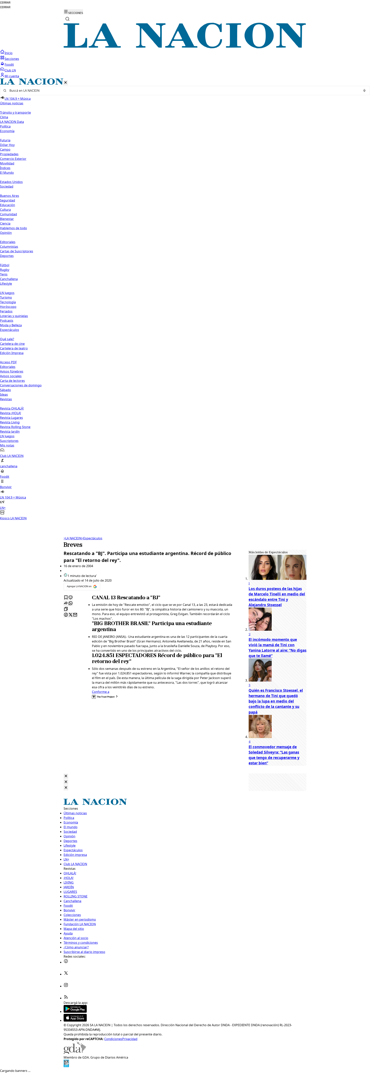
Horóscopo (8, 307)
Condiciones (113, 1039)
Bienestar (7, 219)
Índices (5, 168)
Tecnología (8, 302)
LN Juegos (7, 293)
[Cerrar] (65, 82)
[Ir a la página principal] (185, 47)
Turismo (6, 297)
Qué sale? (7, 339)
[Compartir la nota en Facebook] (66, 615)
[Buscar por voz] (364, 90)
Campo (5, 149)
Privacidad (129, 1039)
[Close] (66, 776)
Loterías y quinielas (14, 316)
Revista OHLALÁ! (12, 408)
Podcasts (6, 320)
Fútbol (4, 265)
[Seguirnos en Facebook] (66, 962)
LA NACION (73, 538)
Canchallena (9, 279)
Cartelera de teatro (14, 348)
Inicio (9, 53)
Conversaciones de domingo (21, 385)
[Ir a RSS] (66, 998)
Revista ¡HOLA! (10, 413)
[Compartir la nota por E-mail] (75, 615)
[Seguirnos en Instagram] (66, 986)
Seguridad (7, 200)
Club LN (10, 70)
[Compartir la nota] (66, 603)
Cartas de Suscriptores (16, 251)
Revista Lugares (11, 418)
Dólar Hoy (7, 145)
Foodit (9, 64)
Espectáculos (92, 538)
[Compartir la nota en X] (70, 615)
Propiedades (9, 154)
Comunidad (8, 214)
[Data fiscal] (66, 1066)
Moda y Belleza (11, 325)
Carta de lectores (12, 381)
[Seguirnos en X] (66, 974)
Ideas (4, 394)
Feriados (6, 311)
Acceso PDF (8, 362)
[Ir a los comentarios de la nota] (70, 597)
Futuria (5, 140)
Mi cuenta (12, 76)
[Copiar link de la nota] (66, 609)
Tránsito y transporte (15, 112)
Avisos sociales (11, 376)
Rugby (4, 270)
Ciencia (5, 223)
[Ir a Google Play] (75, 1011)
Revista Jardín (10, 431)
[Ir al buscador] (67, 19)
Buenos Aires (9, 196)
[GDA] (75, 1053)
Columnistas (9, 246)
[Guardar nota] (66, 597)
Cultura (5, 209)
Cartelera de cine (12, 344)
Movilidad (7, 163)
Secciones (12, 59)
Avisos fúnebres (11, 371)
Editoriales (7, 242)
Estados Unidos (11, 182)
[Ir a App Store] (75, 1020)
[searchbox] (183, 90)
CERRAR (5, 2)
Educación (7, 205)
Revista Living (10, 422)
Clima (4, 117)
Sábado (5, 390)
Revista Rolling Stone (15, 427)
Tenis (4, 274)
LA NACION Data (12, 122)
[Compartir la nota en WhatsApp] (70, 603)
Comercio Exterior (13, 159)
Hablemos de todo (13, 228)
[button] (185, 299)
